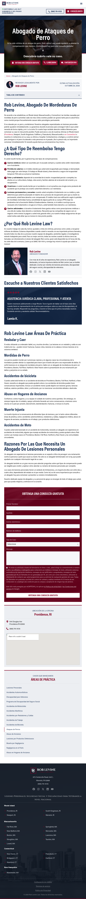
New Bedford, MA (13, 831)
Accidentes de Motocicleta (16, 706)
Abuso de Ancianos (14, 734)
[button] (81, 3)
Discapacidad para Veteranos (17, 697)
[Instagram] (35, 271)
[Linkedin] (44, 271)
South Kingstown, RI (53, 811)
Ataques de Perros (13, 729)
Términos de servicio (43, 886)
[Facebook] (31, 271)
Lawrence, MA (51, 835)
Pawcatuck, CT (51, 854)
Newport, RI (11, 815)
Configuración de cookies (43, 882)
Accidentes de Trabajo (15, 720)
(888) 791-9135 (14, 629)
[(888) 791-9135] (7, 629)
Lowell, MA (11, 844)
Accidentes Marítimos (15, 711)
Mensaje (10, 549)
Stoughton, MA (12, 839)
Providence (9, 134)
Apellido (10, 513)
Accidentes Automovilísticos (17, 692)
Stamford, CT (12, 862)
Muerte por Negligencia (15, 743)
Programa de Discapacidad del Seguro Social (23, 702)
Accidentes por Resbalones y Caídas (20, 716)
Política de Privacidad (43, 890)
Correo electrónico (13, 522)
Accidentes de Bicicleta (15, 725)
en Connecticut (70, 134)
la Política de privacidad (52, 587)
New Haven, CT (12, 854)
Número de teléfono (14, 531)
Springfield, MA (51, 827)
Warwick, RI (50, 815)
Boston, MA (11, 835)
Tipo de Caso (11, 540)
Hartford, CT (50, 858)
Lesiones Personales (14, 688)
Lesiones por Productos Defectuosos (20, 739)
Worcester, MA (51, 831)
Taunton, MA (50, 839)
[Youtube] (49, 271)
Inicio (8, 76)
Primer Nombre (12, 504)
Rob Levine (21, 86)
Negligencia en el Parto (15, 748)
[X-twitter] (40, 271)
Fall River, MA (12, 827)
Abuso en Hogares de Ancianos (18, 753)
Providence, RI (12, 811)
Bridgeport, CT (12, 858)
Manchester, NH (13, 873)
